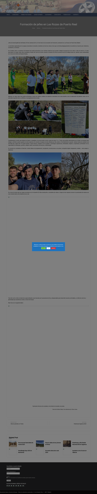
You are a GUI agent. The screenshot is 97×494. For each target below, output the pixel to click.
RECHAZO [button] (53, 248)
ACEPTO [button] (43, 248)
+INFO (48, 248)
